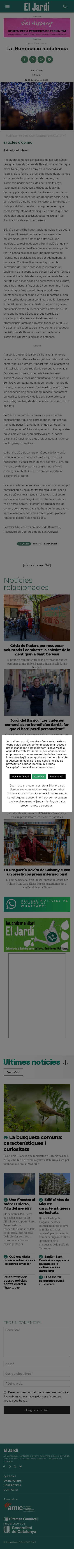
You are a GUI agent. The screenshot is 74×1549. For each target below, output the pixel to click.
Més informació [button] (20, 776)
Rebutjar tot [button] (56, 776)
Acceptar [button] (39, 776)
